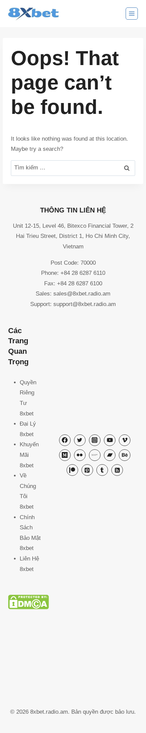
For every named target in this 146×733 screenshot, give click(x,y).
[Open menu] (132, 13)
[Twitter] (80, 440)
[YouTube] (109, 440)
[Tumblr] (102, 470)
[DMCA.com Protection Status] (73, 602)
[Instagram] (95, 440)
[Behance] (124, 455)
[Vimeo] (124, 440)
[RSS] (117, 470)
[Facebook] (65, 440)
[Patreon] (72, 470)
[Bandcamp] (109, 455)
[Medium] (65, 455)
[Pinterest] (87, 470)
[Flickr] (80, 455)
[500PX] (95, 455)
